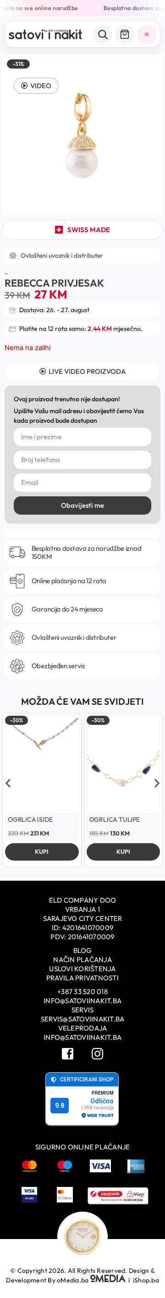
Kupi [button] (42, 851)
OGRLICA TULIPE (114, 819)
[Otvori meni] (146, 34)
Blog (82, 950)
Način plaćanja (82, 959)
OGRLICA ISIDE (30, 819)
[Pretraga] (102, 34)
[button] (36, 86)
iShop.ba (146, 1280)
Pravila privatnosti (82, 978)
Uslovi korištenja (82, 968)
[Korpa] (124, 34)
